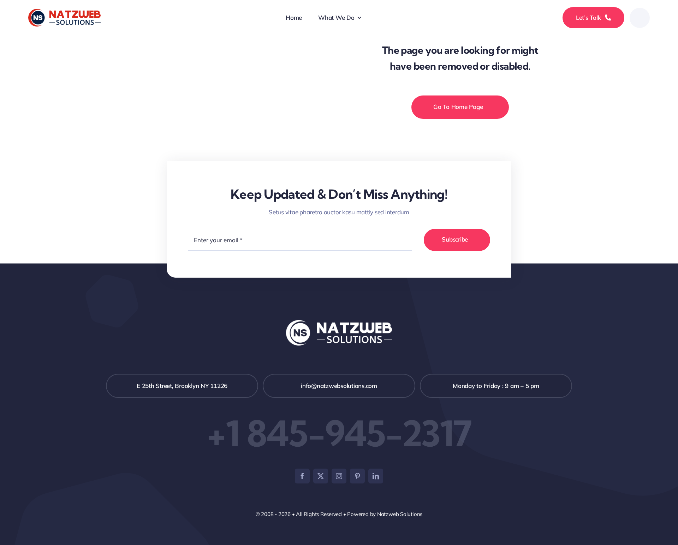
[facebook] (302, 476)
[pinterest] (357, 476)
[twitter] (320, 476)
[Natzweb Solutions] (64, 12)
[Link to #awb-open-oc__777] (640, 18)
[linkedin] (375, 476)
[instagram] (339, 476)
